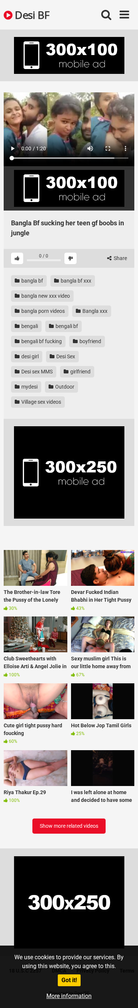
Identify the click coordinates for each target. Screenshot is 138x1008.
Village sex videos (40, 402)
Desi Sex (65, 356)
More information (69, 996)
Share (120, 258)
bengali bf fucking (41, 341)
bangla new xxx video (45, 296)
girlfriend (80, 372)
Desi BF (31, 15)
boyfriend (89, 341)
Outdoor (64, 387)
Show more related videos (69, 826)
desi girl (29, 356)
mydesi (29, 387)
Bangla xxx (94, 311)
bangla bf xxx (75, 281)
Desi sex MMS (36, 372)
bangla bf (31, 281)
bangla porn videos (42, 311)
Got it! (69, 980)
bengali (29, 326)
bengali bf (66, 326)
